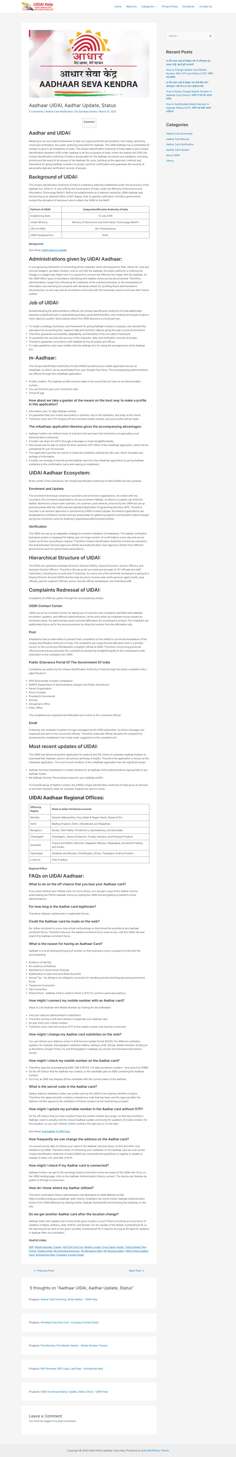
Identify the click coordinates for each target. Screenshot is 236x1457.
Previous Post (44, 1270)
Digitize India (45, 1250)
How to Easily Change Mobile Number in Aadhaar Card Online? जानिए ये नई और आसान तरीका (189, 95)
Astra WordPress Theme (155, 1450)
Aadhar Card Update (177, 149)
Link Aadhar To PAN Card (56, 1131)
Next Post (136, 1270)
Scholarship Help (45, 1254)
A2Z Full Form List (73, 1247)
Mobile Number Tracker (48, 1247)
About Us (131, 6)
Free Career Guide (113, 1247)
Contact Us (205, 6)
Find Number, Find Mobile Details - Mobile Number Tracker (74, 1345)
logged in (49, 1421)
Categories (147, 6)
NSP (31, 1247)
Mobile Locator (92, 1247)
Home (118, 6)
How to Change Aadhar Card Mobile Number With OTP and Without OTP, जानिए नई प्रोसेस (189, 73)
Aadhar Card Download (179, 133)
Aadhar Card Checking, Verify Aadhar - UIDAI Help (69, 1299)
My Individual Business (67, 1250)
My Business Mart (114, 1250)
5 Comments (36, 111)
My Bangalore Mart (91, 1250)
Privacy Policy (170, 6)
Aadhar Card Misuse (177, 139)
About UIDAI (173, 155)
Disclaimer (189, 6)
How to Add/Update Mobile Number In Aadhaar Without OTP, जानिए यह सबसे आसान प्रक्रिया (188, 108)
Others (170, 160)
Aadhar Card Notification (59, 111)
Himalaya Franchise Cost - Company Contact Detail (70, 1322)
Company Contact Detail (70, 1254)
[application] (155, 6)
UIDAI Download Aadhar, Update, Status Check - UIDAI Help (74, 1391)
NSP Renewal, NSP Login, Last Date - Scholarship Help (72, 1368)
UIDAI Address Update (54, 250)
